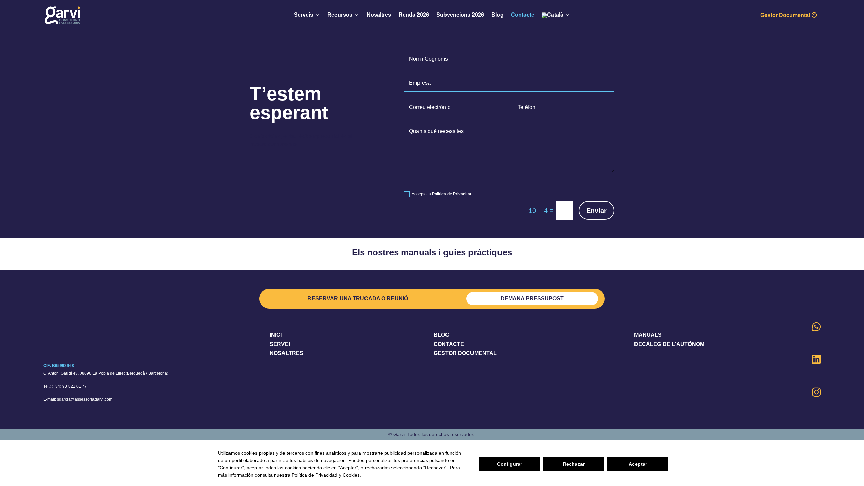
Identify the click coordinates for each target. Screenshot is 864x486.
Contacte (522, 15)
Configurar (509, 464)
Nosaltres (379, 15)
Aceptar (638, 464)
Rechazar (574, 464)
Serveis (303, 15)
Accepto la (441, 194)
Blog (497, 15)
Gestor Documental (785, 15)
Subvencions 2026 (460, 15)
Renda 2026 (414, 15)
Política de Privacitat (451, 194)
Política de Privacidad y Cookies (326, 475)
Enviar (596, 210)
